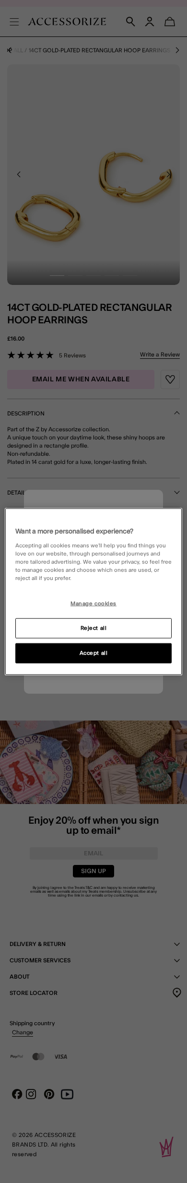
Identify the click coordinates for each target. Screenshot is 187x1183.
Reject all (94, 627)
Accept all (94, 652)
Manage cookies (93, 603)
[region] (94, 591)
